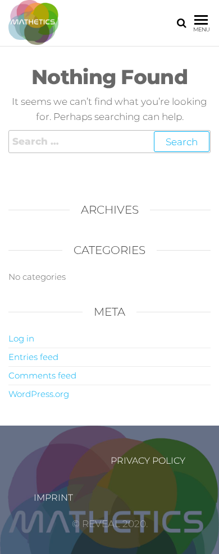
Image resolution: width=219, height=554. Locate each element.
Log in (21, 338)
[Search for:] (109, 141)
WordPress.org (38, 394)
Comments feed (42, 375)
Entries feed (33, 357)
